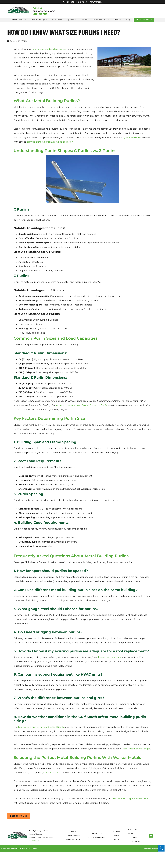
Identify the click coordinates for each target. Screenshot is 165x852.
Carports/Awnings (96, 837)
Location (117, 835)
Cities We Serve (132, 832)
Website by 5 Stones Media (153, 848)
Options (70, 20)
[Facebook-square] (151, 836)
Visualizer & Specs (101, 20)
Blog (128, 20)
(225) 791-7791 (34, 840)
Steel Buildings (38, 20)
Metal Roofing (17, 20)
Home (73, 832)
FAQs (116, 839)
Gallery (85, 20)
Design (118, 20)
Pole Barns (57, 20)
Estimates (135, 841)
